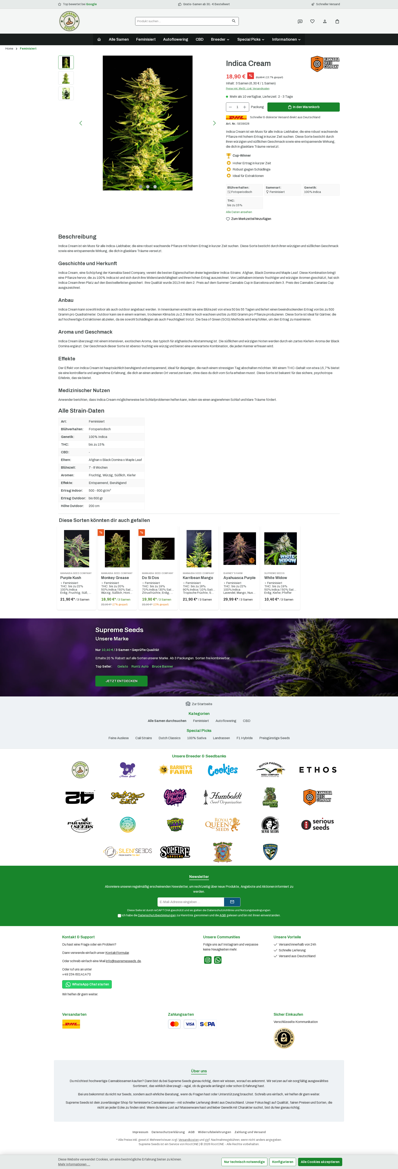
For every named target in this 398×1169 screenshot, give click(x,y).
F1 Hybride (245, 738)
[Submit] (232, 902)
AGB (223, 915)
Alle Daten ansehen (239, 212)
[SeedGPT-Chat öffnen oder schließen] (300, 21)
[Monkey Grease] (117, 548)
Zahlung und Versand (250, 1132)
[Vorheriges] (81, 123)
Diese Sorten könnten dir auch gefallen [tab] (104, 520)
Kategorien (199, 713)
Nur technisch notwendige (244, 1162)
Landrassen (221, 738)
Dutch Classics (170, 738)
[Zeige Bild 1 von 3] (140, 186)
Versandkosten (188, 1139)
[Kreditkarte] (182, 1024)
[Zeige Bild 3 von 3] (155, 186)
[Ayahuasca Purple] (239, 548)
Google (91, 4)
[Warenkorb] (336, 21)
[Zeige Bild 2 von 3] (147, 186)
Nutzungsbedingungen (255, 910)
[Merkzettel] (312, 21)
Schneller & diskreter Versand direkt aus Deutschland (285, 117)
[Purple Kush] (76, 548)
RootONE (192, 1144)
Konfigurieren (282, 1162)
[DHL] (71, 1024)
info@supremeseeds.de (123, 961)
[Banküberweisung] (208, 1024)
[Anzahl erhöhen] (244, 107)
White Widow (275, 576)
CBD (246, 721)
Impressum (140, 1132)
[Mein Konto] (325, 21)
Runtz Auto (140, 666)
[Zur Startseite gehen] (69, 21)
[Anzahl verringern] (230, 107)
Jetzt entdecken (121, 681)
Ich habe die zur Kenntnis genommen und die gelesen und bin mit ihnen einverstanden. (201, 915)
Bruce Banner (162, 666)
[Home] (99, 39)
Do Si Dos (158, 576)
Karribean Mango (198, 576)
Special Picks (199, 730)
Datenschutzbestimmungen (157, 915)
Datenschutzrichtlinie (220, 910)
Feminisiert (201, 721)
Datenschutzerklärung (168, 1132)
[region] (138, 123)
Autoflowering (226, 721)
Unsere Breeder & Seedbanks (199, 756)
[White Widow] (280, 548)
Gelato (122, 666)
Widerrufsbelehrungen (214, 1132)
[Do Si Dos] (158, 548)
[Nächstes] (214, 123)
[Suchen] (234, 21)
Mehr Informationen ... (74, 1164)
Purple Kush (76, 576)
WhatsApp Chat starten (90, 984)
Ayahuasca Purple (239, 576)
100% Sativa (196, 738)
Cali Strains (143, 738)
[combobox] (182, 21)
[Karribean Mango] (199, 548)
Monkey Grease (117, 576)
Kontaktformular (117, 952)
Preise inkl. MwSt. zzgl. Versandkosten (247, 88)
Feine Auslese (118, 738)
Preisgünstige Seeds (274, 738)
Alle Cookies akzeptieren (320, 1162)
